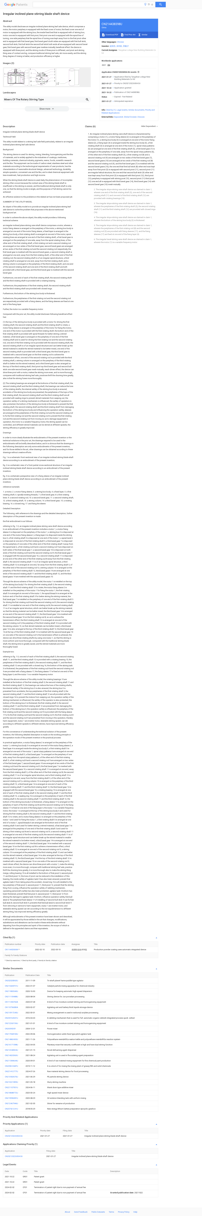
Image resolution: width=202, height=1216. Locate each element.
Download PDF (111, 35)
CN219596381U (11, 1098)
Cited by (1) (111, 110)
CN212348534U (11, 1050)
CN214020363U (11, 1055)
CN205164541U (11, 1018)
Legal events (122, 110)
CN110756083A (11, 1007)
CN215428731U (11, 986)
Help (135, 1212)
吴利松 (119, 46)
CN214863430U (11, 1039)
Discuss (141, 117)
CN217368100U (11, 1034)
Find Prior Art (129, 35)
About (67, 1212)
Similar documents (136, 110)
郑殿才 (126, 46)
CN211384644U (11, 1061)
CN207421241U (11, 1109)
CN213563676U (11, 1077)
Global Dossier (130, 117)
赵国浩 (112, 46)
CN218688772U (11, 1093)
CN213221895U (11, 1082)
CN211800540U (11, 991)
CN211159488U (11, 996)
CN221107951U (11, 1087)
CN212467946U (11, 1103)
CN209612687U (11, 1066)
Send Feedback (81, 1212)
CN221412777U (11, 1071)
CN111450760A (11, 1002)
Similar (144, 35)
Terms (111, 1212)
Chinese (120, 42)
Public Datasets (98, 1212)
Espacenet (118, 117)
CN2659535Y (10, 1029)
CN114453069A (11, 949)
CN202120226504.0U (14, 1136)
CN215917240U (11, 1013)
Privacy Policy (123, 1212)
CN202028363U (11, 980)
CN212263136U (11, 1023)
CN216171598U (11, 1045)
